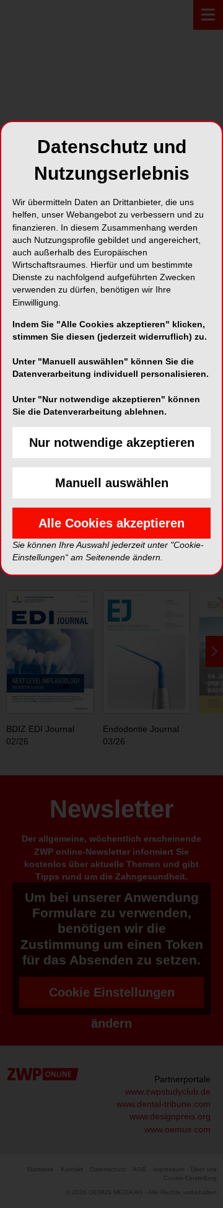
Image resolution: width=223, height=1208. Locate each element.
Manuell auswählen (111, 483)
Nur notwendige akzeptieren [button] (112, 442)
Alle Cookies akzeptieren (111, 523)
